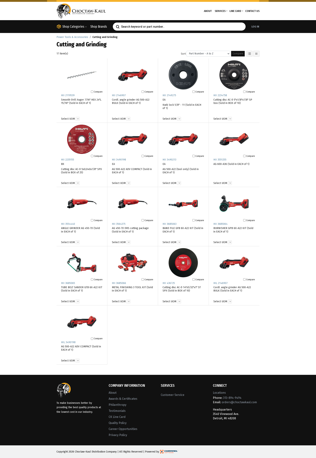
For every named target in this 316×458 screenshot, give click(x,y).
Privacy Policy (118, 435)
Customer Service (172, 395)
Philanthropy (117, 405)
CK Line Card (117, 417)
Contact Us (252, 11)
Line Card (235, 11)
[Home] (81, 10)
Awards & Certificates (123, 398)
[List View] (249, 54)
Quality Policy (118, 423)
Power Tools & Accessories (72, 37)
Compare (238, 53)
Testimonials (117, 411)
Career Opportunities (123, 429)
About (208, 11)
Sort (183, 53)
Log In (255, 26)
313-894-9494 (232, 398)
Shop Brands (98, 27)
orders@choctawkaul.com (239, 402)
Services (220, 11)
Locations (219, 392)
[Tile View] (256, 54)
